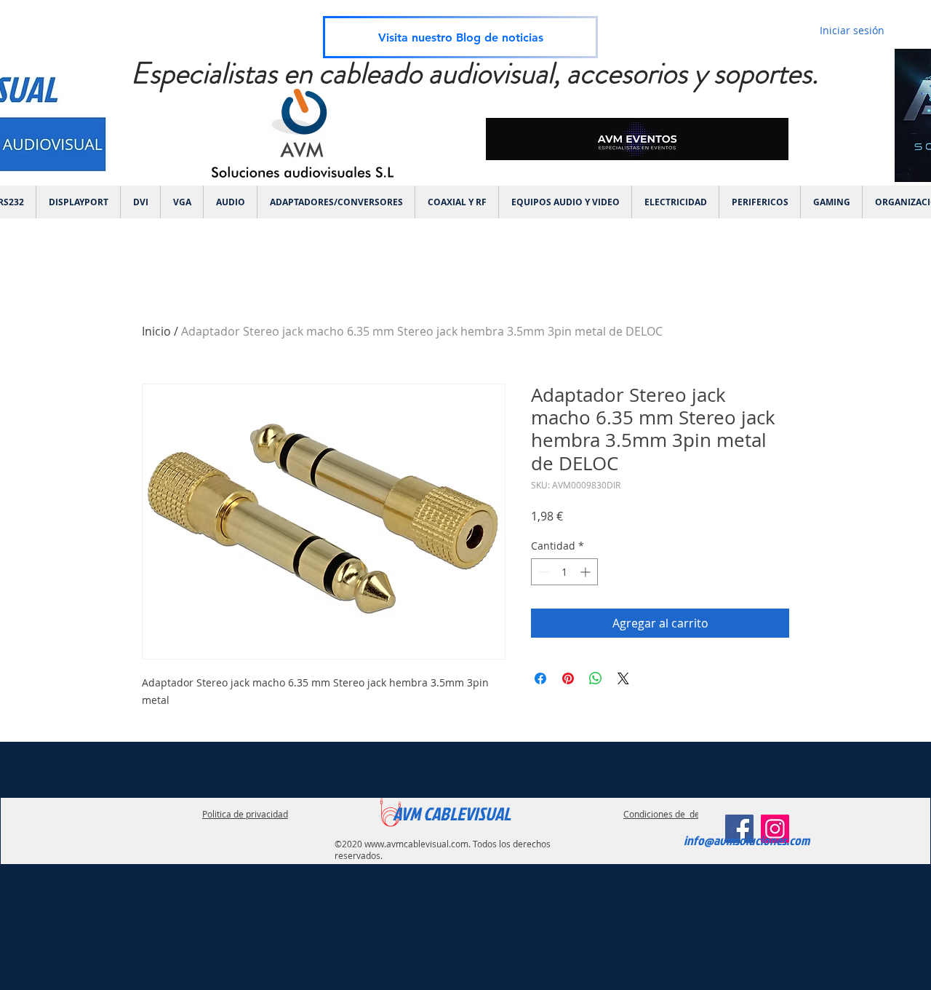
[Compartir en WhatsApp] (595, 678)
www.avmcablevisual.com (416, 844)
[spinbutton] (564, 572)
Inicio (156, 331)
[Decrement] (542, 572)
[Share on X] (623, 678)
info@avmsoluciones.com (747, 840)
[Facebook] (739, 829)
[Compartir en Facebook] (540, 678)
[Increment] (587, 572)
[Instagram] (775, 829)
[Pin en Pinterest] (568, 678)
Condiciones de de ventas (676, 814)
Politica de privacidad (245, 814)
